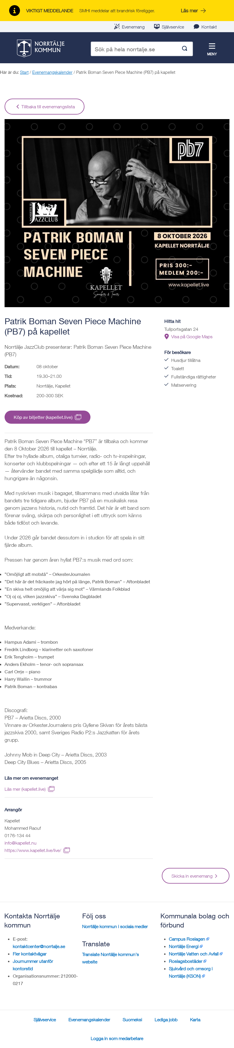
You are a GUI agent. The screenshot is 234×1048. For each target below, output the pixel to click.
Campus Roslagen (187, 938)
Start (24, 72)
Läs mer (189, 10)
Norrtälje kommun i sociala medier (115, 926)
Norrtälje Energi (184, 946)
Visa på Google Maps (192, 336)
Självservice (173, 26)
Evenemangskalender (52, 72)
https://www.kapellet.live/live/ (33, 850)
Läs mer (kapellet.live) (25, 789)
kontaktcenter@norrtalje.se (39, 946)
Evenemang (133, 26)
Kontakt (209, 26)
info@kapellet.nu (21, 842)
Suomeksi (132, 1019)
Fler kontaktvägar (30, 953)
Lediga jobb (166, 1019)
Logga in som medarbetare (117, 1038)
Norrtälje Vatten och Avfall (194, 953)
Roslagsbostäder (185, 961)
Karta (195, 1019)
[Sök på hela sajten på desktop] (184, 49)
